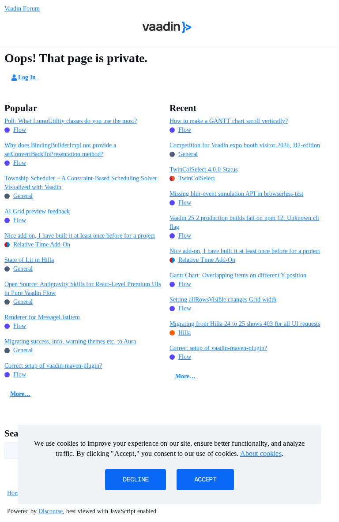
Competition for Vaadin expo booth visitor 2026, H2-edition (245, 145)
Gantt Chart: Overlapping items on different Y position (238, 275)
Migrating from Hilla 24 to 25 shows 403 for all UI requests (245, 324)
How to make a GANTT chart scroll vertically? (229, 121)
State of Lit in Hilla (29, 260)
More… (20, 394)
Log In (27, 77)
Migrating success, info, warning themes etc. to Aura (70, 341)
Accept (205, 480)
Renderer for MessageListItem (42, 317)
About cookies (261, 453)
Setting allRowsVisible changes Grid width (223, 299)
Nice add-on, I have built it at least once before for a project (79, 235)
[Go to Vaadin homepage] (167, 27)
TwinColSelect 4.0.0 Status (203, 169)
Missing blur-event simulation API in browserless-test (236, 193)
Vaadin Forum (22, 8)
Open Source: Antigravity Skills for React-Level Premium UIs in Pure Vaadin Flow (82, 288)
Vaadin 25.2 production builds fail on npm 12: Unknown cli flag (244, 222)
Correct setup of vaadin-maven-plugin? (53, 365)
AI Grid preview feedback (37, 211)
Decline (135, 480)
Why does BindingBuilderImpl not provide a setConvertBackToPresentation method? (60, 149)
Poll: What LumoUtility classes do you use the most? (70, 121)
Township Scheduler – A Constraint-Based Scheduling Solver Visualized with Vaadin (80, 182)
